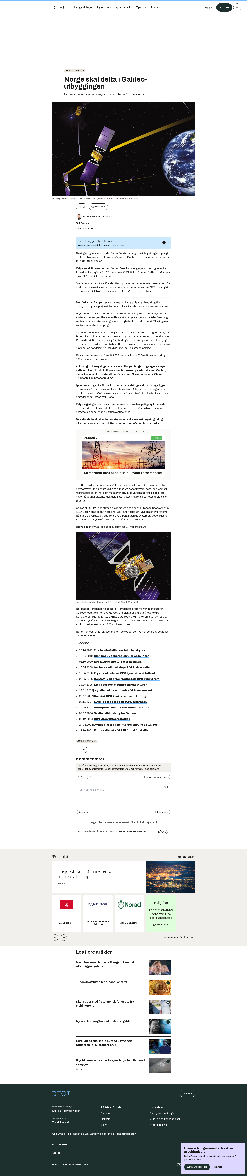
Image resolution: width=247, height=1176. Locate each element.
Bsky (104, 1124)
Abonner (224, 7)
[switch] (165, 242)
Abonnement (60, 1144)
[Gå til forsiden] (58, 7)
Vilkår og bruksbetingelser (165, 1119)
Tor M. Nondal (60, 1122)
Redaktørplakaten (125, 1133)
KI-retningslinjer (159, 1124)
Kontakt (56, 1152)
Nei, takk (218, 1167)
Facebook (107, 1113)
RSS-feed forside (111, 1107)
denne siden (87, 635)
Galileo (131, 257)
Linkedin (105, 1119)
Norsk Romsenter (94, 268)
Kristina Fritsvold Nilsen (66, 1110)
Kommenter (100, 207)
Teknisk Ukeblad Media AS (78, 1165)
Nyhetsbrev (156, 1107)
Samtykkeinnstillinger (162, 1113)
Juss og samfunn (74, 71)
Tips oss (187, 1093)
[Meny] (237, 7)
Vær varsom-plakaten (97, 1133)
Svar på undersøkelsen (197, 1167)
